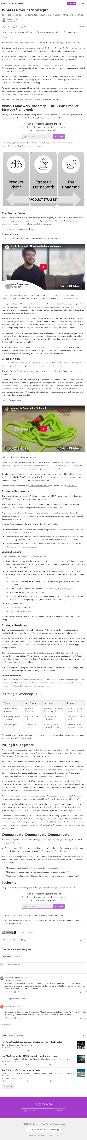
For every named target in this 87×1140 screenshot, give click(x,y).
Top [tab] (4, 1036)
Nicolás (8, 1006)
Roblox (45, 616)
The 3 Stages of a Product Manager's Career (23, 1070)
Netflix (73, 616)
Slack (67, 616)
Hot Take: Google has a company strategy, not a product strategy (33, 1042)
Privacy (42, 1124)
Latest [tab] (10, 1036)
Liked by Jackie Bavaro (14, 980)
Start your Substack (37, 1129)
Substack (32, 1135)
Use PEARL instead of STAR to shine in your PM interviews (29, 1056)
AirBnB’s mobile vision (39, 485)
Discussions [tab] (19, 1036)
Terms (48, 1124)
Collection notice (58, 1124)
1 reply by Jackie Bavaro (16, 999)
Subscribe (71, 4)
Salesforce (60, 616)
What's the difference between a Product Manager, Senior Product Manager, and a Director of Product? (38, 1074)
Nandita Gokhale (11, 977)
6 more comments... (7, 1024)
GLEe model (71, 485)
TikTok (52, 616)
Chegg (4, 619)
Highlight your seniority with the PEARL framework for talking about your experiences (35, 1059)
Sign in (81, 3)
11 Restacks (29, 932)
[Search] (83, 1035)
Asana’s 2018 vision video (46, 238)
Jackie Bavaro (12, 19)
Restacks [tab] (16, 957)
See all (6, 1086)
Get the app (54, 1129)
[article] (43, 1046)
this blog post (53, 735)
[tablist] (11, 956)
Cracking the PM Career (51, 824)
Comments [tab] (7, 957)
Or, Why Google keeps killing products (17, 1045)
